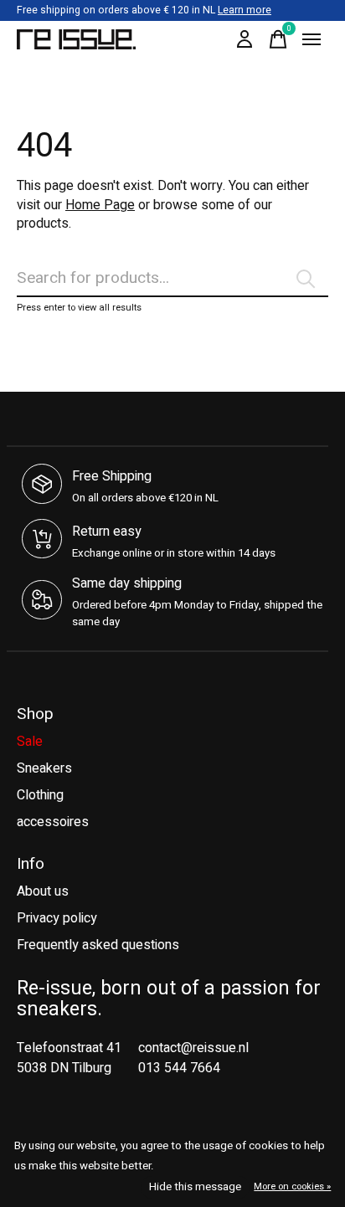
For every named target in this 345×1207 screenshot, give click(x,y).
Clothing (40, 795)
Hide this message (195, 1187)
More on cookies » (292, 1186)
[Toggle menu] (311, 39)
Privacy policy (57, 918)
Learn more (244, 10)
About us (43, 891)
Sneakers (44, 768)
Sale (30, 742)
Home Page (100, 205)
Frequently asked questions (98, 945)
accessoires (53, 822)
